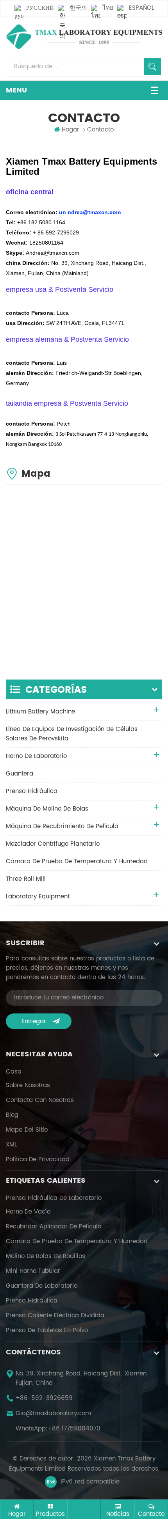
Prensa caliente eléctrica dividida (55, 1315)
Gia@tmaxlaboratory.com (53, 1413)
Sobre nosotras (28, 1085)
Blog (12, 1115)
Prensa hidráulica (31, 1301)
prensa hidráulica (31, 791)
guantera (19, 774)
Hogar (70, 130)
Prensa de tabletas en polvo (47, 1330)
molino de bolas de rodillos (45, 1256)
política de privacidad (38, 1159)
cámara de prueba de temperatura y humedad (77, 861)
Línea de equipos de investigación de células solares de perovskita (72, 734)
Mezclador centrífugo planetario (53, 844)
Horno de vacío (28, 1212)
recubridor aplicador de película (54, 1227)
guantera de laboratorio (41, 1286)
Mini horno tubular (33, 1271)
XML (11, 1145)
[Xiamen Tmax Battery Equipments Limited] (84, 36)
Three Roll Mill (26, 879)
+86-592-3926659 (44, 1398)
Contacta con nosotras (40, 1100)
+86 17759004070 (74, 1429)
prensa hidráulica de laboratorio (54, 1198)
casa (13, 1072)
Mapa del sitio (27, 1130)
